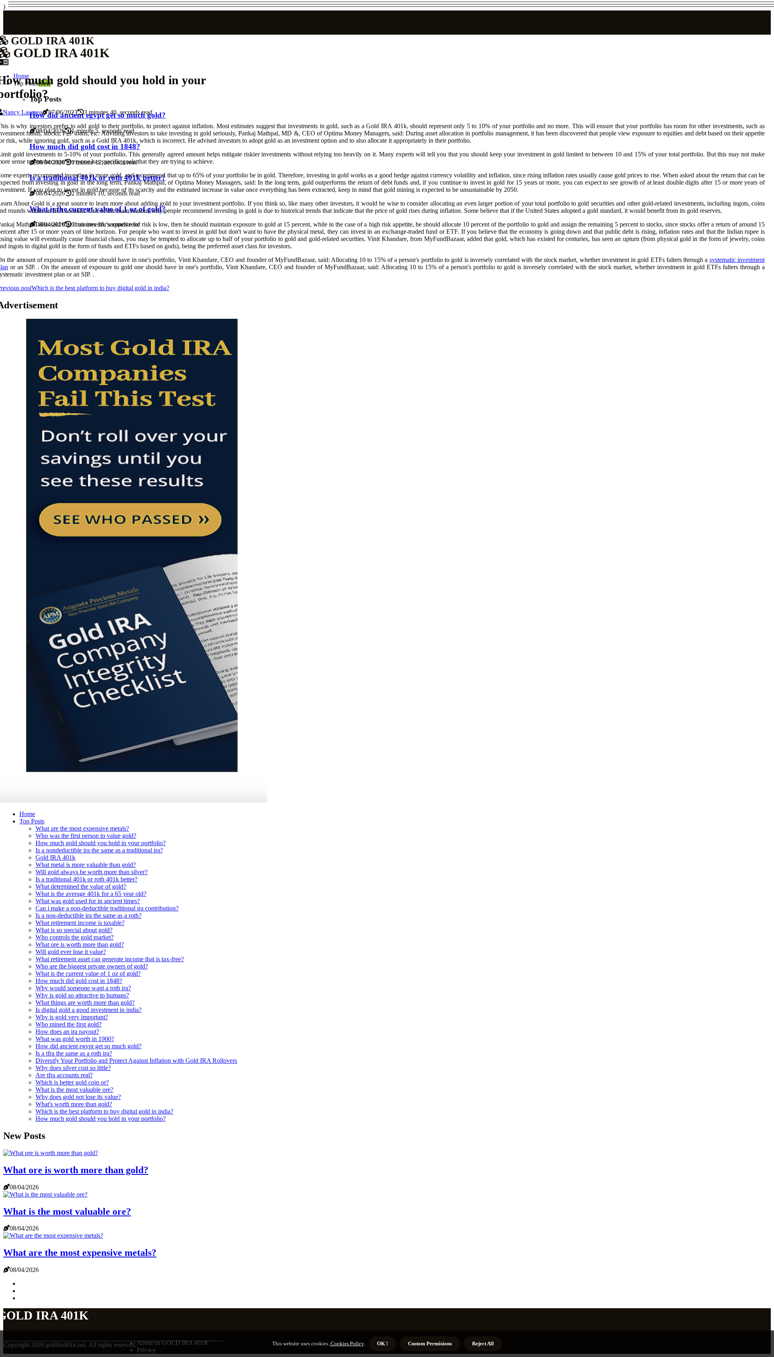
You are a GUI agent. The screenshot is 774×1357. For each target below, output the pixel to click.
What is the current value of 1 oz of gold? (88, 973)
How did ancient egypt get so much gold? (88, 1046)
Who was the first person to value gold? (85, 835)
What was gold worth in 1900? (74, 1038)
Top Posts (31, 821)
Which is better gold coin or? (72, 1082)
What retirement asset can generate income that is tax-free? (109, 959)
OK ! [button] (382, 1343)
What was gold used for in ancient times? (87, 901)
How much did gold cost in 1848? (78, 980)
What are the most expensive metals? (82, 828)
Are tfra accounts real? (64, 1075)
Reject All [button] (483, 1343)
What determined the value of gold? (80, 886)
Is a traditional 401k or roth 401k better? (86, 879)
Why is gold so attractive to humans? (82, 995)
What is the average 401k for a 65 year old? (90, 893)
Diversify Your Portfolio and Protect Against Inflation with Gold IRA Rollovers (136, 1060)
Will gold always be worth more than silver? (91, 872)
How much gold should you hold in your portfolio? (100, 843)
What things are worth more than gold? (85, 1002)
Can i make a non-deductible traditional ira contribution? (107, 908)
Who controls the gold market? (74, 937)
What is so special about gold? (73, 930)
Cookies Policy (346, 1343)
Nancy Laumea (22, 112)
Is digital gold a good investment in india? (88, 1009)
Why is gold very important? (71, 1017)
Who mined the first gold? (68, 1024)
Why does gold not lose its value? (78, 1096)
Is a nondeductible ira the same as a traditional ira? (99, 850)
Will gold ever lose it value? (70, 951)
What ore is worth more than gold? (79, 944)
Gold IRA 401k (55, 857)
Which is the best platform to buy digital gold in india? (104, 1111)
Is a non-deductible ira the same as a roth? (88, 915)
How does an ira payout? (67, 1031)
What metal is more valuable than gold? (85, 864)
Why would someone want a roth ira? (83, 988)
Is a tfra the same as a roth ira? (73, 1053)
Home (27, 813)
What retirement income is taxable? (80, 922)
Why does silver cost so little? (73, 1067)
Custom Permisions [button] (430, 1343)
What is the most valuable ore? (74, 1089)
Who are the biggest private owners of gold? (91, 966)
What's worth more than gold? (73, 1104)
